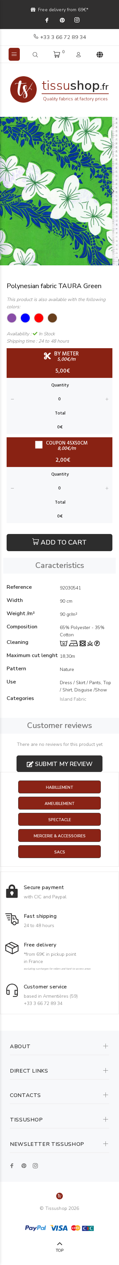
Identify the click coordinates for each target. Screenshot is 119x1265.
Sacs (59, 852)
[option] (59, 191)
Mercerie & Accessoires (60, 836)
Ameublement (60, 803)
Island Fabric (73, 699)
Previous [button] (6, 191)
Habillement (59, 787)
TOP (59, 1250)
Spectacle (59, 819)
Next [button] (112, 191)
